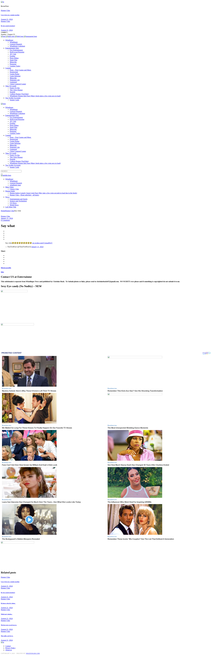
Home (3, 211)
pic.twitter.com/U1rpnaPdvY (42, 243)
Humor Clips (5, 10)
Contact (8, 646)
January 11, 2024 (7, 218)
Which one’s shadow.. (6, 614)
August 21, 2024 (7, 19)
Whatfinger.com (33, 653)
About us (8, 650)
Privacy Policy (10, 648)
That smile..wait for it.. (7, 636)
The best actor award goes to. (9, 625)
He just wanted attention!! (8, 25)
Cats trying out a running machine (10, 15)
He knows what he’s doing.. (8, 603)
